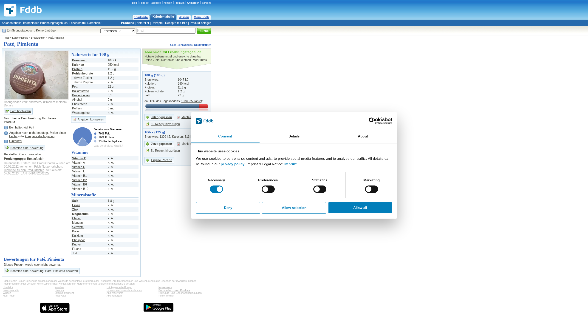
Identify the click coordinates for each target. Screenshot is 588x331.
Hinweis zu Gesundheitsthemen (124, 290)
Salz (75, 201)
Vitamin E (78, 171)
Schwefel (78, 227)
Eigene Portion (161, 160)
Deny (228, 208)
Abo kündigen (114, 295)
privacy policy (233, 164)
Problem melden (55, 102)
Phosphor (78, 240)
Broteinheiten (81, 95)
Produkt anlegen (200, 23)
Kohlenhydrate (82, 73)
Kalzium (77, 235)
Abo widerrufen (115, 292)
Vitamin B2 (79, 180)
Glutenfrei (15, 141)
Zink (75, 209)
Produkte (127, 23)
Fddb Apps (61, 295)
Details (8, 105)
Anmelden (193, 2)
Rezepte (157, 23)
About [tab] (363, 136)
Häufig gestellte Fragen (119, 287)
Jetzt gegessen (161, 117)
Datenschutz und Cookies (174, 290)
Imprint (290, 164)
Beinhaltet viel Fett (21, 127)
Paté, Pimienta (56, 37)
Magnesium (80, 214)
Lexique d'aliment (64, 292)
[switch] (268, 189)
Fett (74, 86)
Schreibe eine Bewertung (26, 148)
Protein (77, 69)
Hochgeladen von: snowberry (23, 102)
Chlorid (76, 218)
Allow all (360, 208)
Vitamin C (79, 158)
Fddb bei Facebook (150, 2)
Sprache (206, 2)
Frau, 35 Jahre (191, 101)
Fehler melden (166, 295)
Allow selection (294, 208)
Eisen (76, 205)
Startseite (141, 17)
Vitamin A (78, 162)
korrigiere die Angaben (39, 136)
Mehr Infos (200, 60)
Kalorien (59, 287)
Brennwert (79, 60)
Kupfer (76, 244)
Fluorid (76, 249)
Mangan (77, 222)
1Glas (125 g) (154, 132)
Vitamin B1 (79, 175)
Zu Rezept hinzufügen (165, 124)
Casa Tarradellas (181, 44)
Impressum (165, 287)
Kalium (76, 231)
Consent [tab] (225, 136)
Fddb (6, 37)
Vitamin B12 (80, 189)
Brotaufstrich (38, 37)
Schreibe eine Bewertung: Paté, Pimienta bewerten (44, 271)
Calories (59, 290)
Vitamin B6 (79, 184)
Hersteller (142, 23)
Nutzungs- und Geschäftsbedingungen (180, 292)
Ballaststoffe (80, 91)
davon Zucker (83, 78)
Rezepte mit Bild (176, 23)
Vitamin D (78, 167)
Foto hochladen (20, 111)
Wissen (184, 17)
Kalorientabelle (163, 16)
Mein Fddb (201, 17)
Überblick (8, 287)
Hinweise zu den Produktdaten (24, 170)
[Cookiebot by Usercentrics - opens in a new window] (372, 120)
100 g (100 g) (154, 75)
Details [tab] (294, 136)
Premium (179, 2)
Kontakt (168, 2)
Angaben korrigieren (91, 119)
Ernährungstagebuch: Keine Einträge (31, 30)
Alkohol (77, 99)
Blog (134, 2)
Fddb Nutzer (42, 166)
